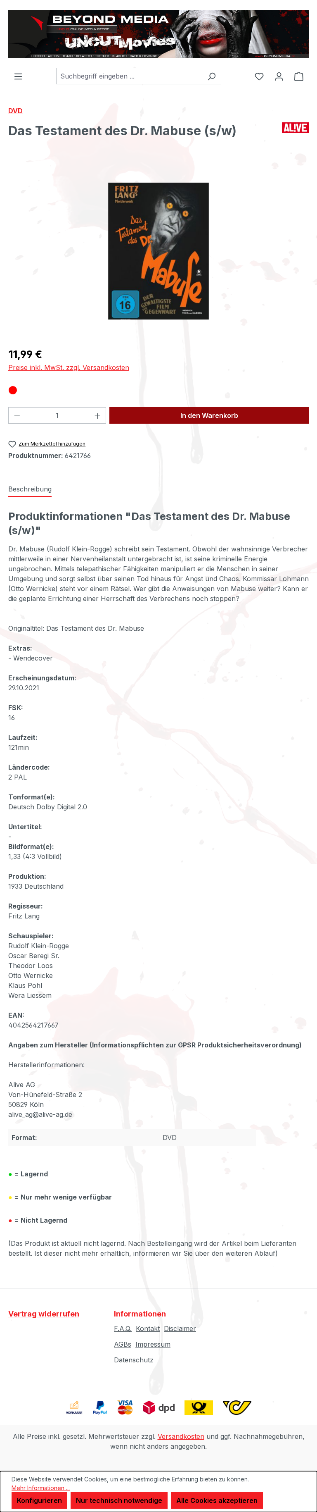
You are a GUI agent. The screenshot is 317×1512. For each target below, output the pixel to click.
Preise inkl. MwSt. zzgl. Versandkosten (68, 367)
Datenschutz (134, 1360)
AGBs (122, 1344)
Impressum (152, 1344)
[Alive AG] (295, 133)
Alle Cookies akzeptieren (217, 1500)
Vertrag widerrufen (43, 1313)
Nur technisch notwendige (119, 1500)
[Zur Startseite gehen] (158, 34)
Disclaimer (180, 1328)
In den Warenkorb (209, 415)
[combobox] (129, 76)
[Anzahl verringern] (17, 415)
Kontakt (148, 1328)
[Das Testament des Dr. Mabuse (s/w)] (158, 251)
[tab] (30, 489)
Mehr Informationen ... (41, 1487)
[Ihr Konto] (279, 76)
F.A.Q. (123, 1328)
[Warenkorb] (299, 76)
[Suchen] (211, 76)
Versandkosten (181, 1436)
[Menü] (18, 76)
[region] (158, 251)
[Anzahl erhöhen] (97, 415)
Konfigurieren (39, 1500)
